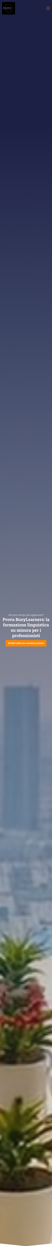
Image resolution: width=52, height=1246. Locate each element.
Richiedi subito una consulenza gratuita (26, 643)
